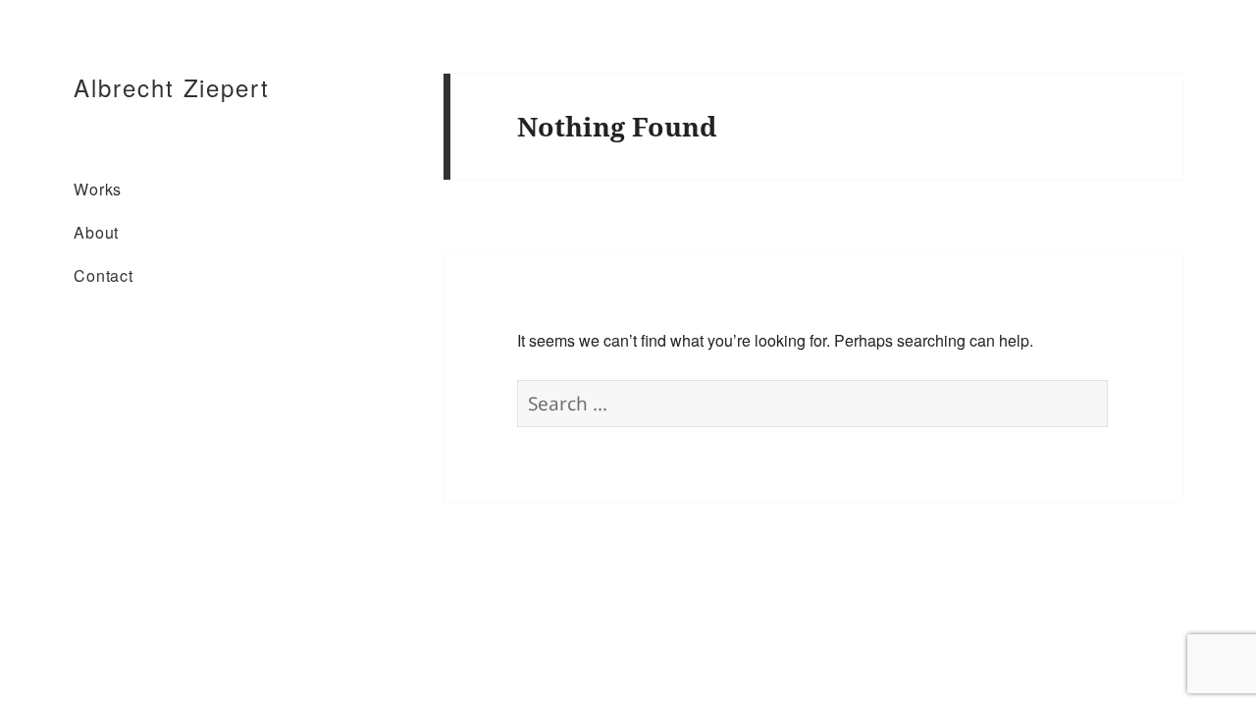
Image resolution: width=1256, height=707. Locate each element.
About (96, 232)
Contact (103, 275)
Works (98, 189)
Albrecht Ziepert (172, 87)
